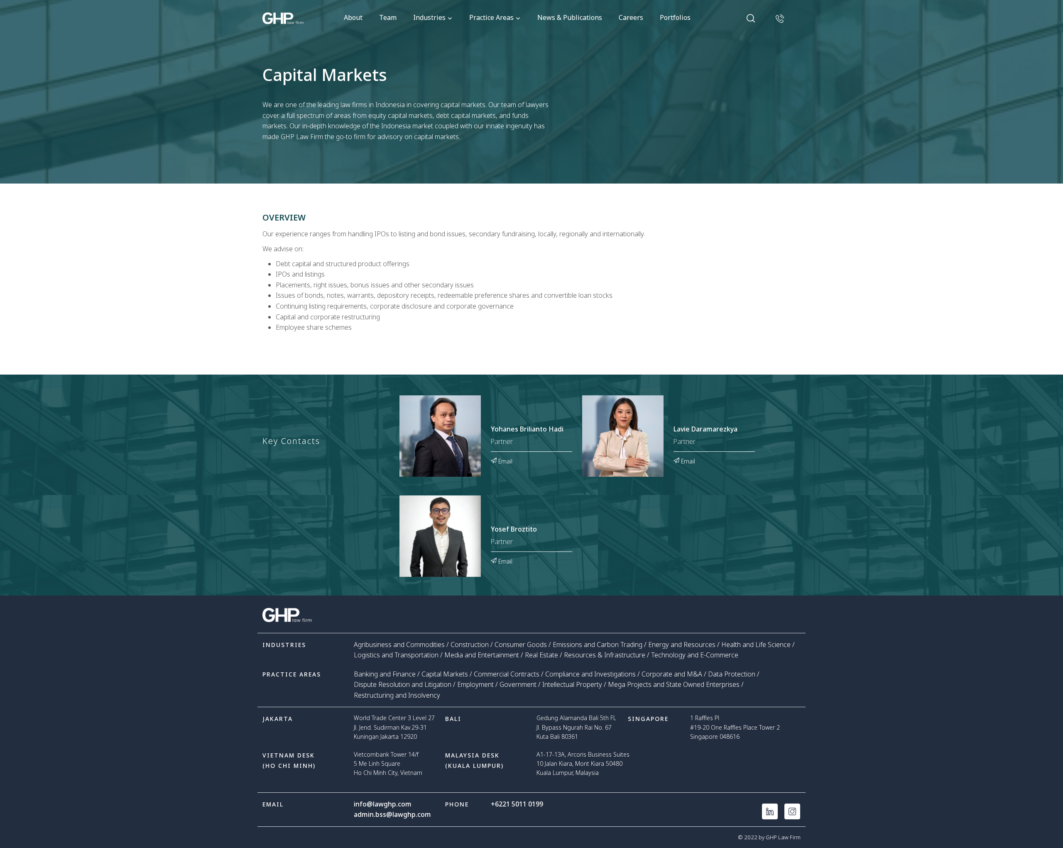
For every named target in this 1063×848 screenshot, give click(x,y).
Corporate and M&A (672, 674)
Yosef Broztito (514, 529)
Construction (470, 644)
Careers (631, 17)
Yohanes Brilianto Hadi (527, 429)
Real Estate (541, 654)
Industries (429, 17)
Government (518, 684)
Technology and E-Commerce (694, 654)
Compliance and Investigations (590, 674)
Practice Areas (491, 17)
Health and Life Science (756, 644)
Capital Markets (444, 674)
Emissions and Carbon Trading (597, 644)
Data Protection (731, 674)
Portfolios (675, 17)
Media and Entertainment (481, 654)
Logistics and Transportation (396, 654)
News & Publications (569, 17)
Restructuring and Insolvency (397, 695)
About (353, 17)
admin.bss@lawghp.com (392, 814)
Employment (475, 684)
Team (388, 17)
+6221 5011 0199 (517, 804)
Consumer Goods (521, 644)
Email (504, 460)
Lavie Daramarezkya (705, 429)
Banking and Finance (385, 674)
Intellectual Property (572, 684)
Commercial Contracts (506, 674)
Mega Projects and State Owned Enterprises (674, 684)
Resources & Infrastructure (604, 654)
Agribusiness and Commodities (399, 644)
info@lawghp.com (382, 804)
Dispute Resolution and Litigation (402, 684)
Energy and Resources (681, 644)
